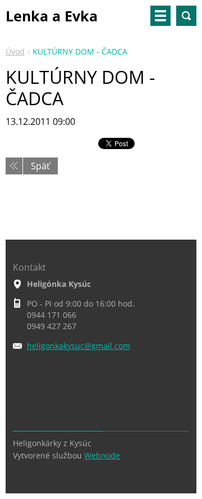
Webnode (102, 455)
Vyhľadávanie (186, 16)
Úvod (15, 51)
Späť (40, 166)
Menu (160, 16)
